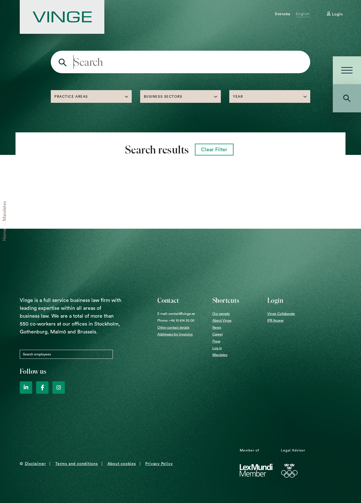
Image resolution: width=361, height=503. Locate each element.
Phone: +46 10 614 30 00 (175, 320)
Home (4, 234)
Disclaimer (35, 464)
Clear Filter (214, 149)
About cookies (121, 464)
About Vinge (222, 320)
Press (216, 341)
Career (217, 334)
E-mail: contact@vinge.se (176, 313)
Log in (217, 348)
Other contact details (173, 327)
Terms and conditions (76, 464)
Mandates (4, 211)
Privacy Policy (159, 464)
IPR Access (275, 320)
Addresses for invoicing (175, 334)
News (216, 327)
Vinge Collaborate (281, 313)
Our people (221, 313)
